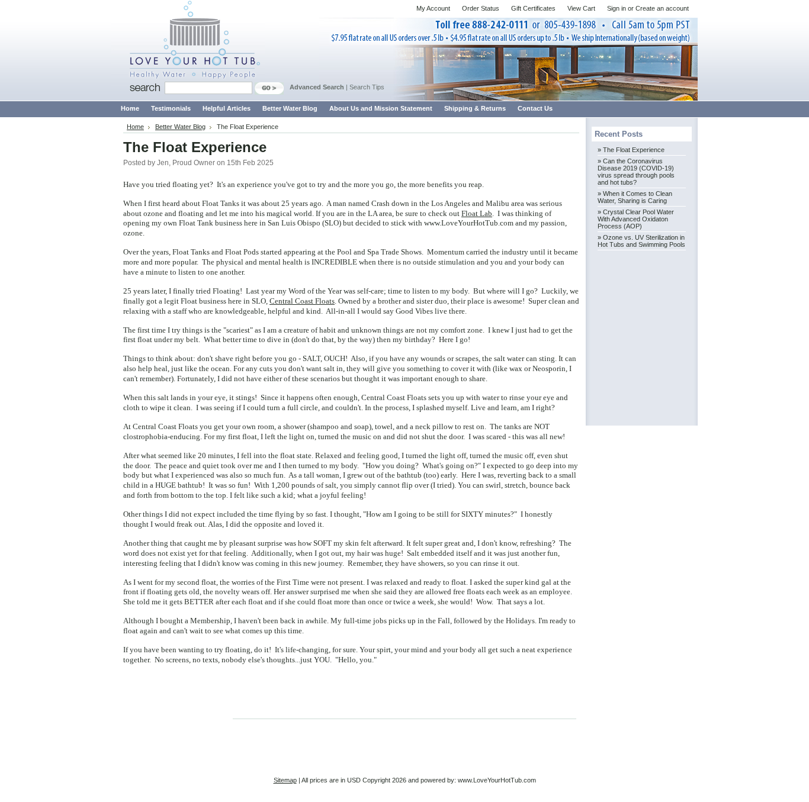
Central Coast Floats (302, 301)
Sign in (616, 8)
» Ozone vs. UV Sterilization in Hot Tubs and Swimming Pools (641, 241)
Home (135, 126)
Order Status (480, 8)
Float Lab (476, 213)
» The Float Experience (631, 149)
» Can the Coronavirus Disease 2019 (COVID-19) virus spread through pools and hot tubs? (636, 171)
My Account (433, 8)
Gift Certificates (533, 8)
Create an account (662, 8)
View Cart (581, 8)
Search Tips (366, 87)
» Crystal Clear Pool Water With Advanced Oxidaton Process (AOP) (636, 219)
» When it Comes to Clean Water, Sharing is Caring (635, 197)
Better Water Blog (180, 126)
